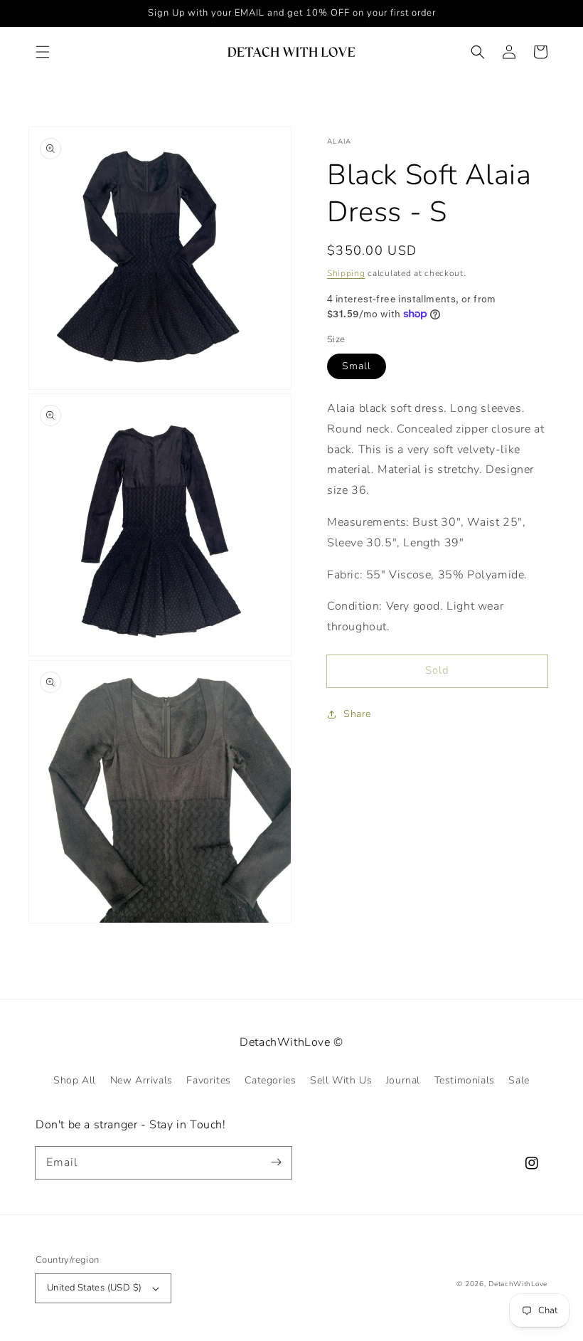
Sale (518, 1080)
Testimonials (464, 1080)
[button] (42, 52)
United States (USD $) (94, 1287)
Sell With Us (341, 1080)
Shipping (346, 273)
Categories (270, 1080)
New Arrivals (141, 1080)
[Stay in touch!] (276, 1162)
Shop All (74, 1080)
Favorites (208, 1080)
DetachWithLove (517, 1284)
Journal (403, 1080)
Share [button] (357, 714)
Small (356, 366)
